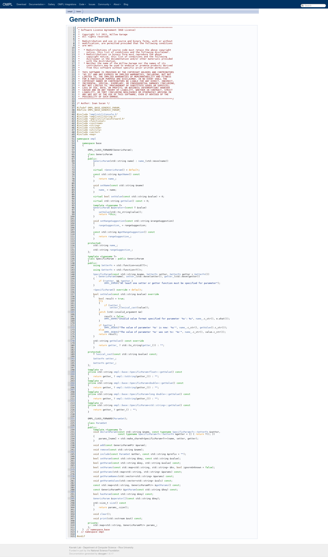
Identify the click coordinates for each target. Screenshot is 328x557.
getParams (106, 472)
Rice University (125, 547)
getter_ (169, 276)
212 (71, 401)
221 (71, 418)
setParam (105, 458)
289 (71, 492)
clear (103, 514)
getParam (105, 463)
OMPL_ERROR (111, 283)
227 (71, 427)
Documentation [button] (36, 4)
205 (71, 385)
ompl (70, 11)
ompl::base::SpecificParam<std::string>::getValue (146, 405)
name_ (141, 161)
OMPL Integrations (67, 4)
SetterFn (106, 265)
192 (71, 358)
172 (71, 327)
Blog (126, 4)
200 (71, 374)
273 (71, 469)
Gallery (51, 4)
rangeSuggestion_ (110, 225)
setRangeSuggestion (112, 221)
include (105, 454)
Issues (92, 4)
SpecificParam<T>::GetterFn (156, 434)
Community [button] (103, 4)
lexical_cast (129, 307)
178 (71, 341)
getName (124, 174)
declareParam (108, 432)
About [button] (116, 4)
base (79, 11)
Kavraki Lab (75, 547)
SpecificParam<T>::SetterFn (190, 432)
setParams (106, 467)
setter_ (131, 276)
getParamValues (109, 480)
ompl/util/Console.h (104, 114)
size (112, 503)
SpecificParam (102, 274)
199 (71, 372)
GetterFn (106, 270)
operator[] (119, 498)
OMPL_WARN (110, 318)
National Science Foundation (105, 550)
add (102, 445)
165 (71, 312)
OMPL (7, 4)
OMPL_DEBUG (111, 327)
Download (21, 4)
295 (71, 498)
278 (71, 476)
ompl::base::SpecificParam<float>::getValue (142, 372)
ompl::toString (126, 376)
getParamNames (109, 476)
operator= (118, 207)
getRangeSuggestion (131, 232)
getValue (126, 201)
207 (71, 389)
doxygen (102, 553)
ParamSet (119, 418)
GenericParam (101, 161)
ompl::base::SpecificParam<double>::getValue (143, 383)
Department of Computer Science (99, 547)
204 (71, 383)
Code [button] (81, 4)
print (103, 518)
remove (104, 449)
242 (71, 452)
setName (105, 185)
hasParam (105, 494)
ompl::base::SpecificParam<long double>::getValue (146, 394)
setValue (116, 196)
